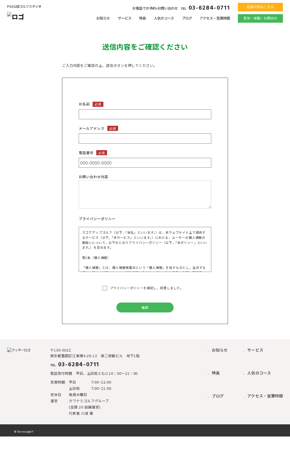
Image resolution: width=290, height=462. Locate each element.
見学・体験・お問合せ (260, 18)
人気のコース (164, 18)
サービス (124, 18)
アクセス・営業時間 (215, 18)
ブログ (187, 18)
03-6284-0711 (205, 8)
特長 (142, 18)
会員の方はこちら (260, 6)
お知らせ (103, 18)
